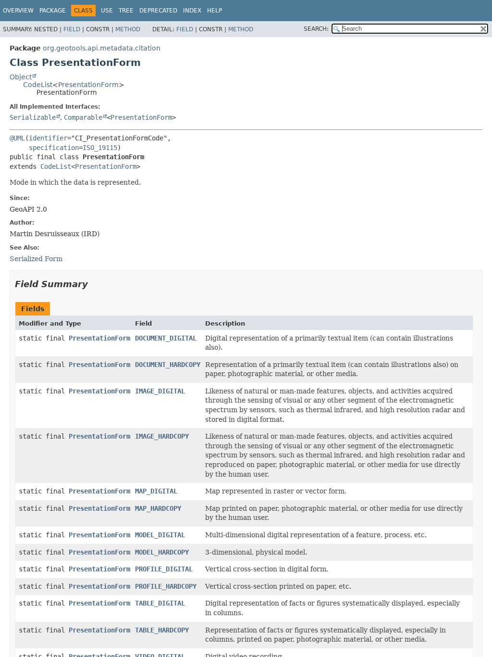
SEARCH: (316, 28)
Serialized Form (36, 259)
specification (54, 148)
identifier (48, 138)
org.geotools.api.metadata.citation (101, 48)
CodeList (37, 84)
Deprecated (158, 10)
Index (192, 10)
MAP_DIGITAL (156, 491)
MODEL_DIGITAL (160, 535)
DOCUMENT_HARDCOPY (167, 364)
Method (127, 29)
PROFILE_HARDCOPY (166, 586)
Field (71, 29)
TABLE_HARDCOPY (162, 630)
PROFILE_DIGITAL (164, 569)
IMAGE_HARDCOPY (162, 436)
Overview (18, 10)
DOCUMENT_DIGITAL (166, 338)
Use (107, 10)
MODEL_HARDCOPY (162, 552)
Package (52, 10)
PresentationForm (88, 84)
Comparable (83, 117)
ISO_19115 (100, 148)
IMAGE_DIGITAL (160, 391)
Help (214, 10)
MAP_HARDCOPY (158, 508)
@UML (17, 138)
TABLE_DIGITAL (160, 603)
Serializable (33, 117)
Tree (126, 10)
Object (21, 77)
